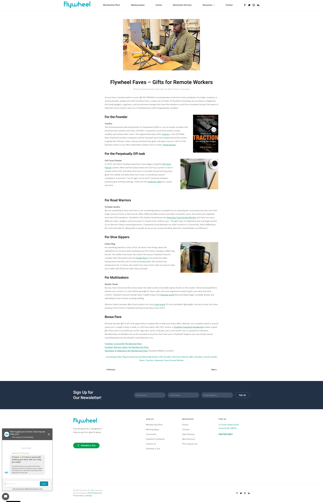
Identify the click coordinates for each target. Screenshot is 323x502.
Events (159, 5)
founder (167, 357)
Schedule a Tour (88, 445)
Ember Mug (121, 357)
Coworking (185, 89)
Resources (207, 5)
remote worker (210, 357)
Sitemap (88, 495)
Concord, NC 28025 (228, 428)
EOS (161, 357)
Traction (149, 360)
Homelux (198, 357)
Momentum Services (182, 5)
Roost (142, 360)
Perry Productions (95, 493)
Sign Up (242, 395)
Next (213, 369)
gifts (191, 357)
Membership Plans (111, 5)
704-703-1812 (226, 434)
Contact (229, 5)
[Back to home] (78, 5)
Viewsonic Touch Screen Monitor (169, 360)
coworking (110, 357)
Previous (111, 369)
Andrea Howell (148, 89)
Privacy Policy (78, 495)
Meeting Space (138, 5)
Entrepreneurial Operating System (142, 357)
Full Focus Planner (180, 357)
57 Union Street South (229, 424)
